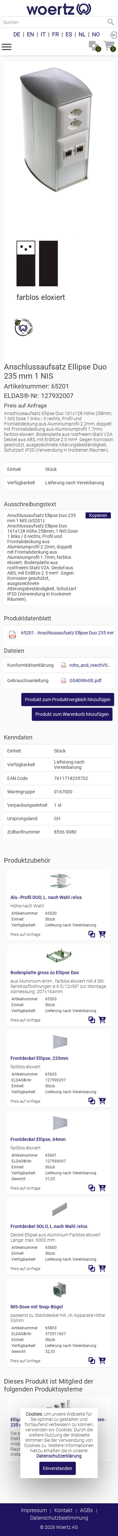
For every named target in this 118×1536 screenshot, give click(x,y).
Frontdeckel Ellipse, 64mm (38, 1139)
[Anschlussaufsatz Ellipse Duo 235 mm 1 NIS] (59, 144)
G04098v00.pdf (85, 680)
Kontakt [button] (63, 1510)
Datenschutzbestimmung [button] (59, 1518)
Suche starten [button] (111, 22)
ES (69, 34)
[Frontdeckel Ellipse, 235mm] (59, 1048)
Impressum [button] (34, 1510)
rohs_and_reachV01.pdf (90, 665)
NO (96, 34)
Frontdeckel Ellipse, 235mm (39, 1058)
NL (82, 34)
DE (16, 34)
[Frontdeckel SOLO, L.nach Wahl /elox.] (59, 1216)
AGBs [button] (86, 1510)
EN (30, 34)
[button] (6, 46)
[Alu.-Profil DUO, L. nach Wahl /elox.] (59, 887)
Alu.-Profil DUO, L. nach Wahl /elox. (46, 897)
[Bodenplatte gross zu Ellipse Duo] (59, 962)
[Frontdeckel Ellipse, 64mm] (59, 1129)
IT (43, 34)
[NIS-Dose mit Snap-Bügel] (59, 1296)
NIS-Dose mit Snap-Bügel (36, 1306)
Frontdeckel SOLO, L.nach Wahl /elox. (49, 1226)
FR (55, 34)
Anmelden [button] (113, 34)
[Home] (59, 9)
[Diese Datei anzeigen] (40, 270)
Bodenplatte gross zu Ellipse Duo (44, 972)
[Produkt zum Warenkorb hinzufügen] (102, 934)
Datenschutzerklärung (59, 1455)
